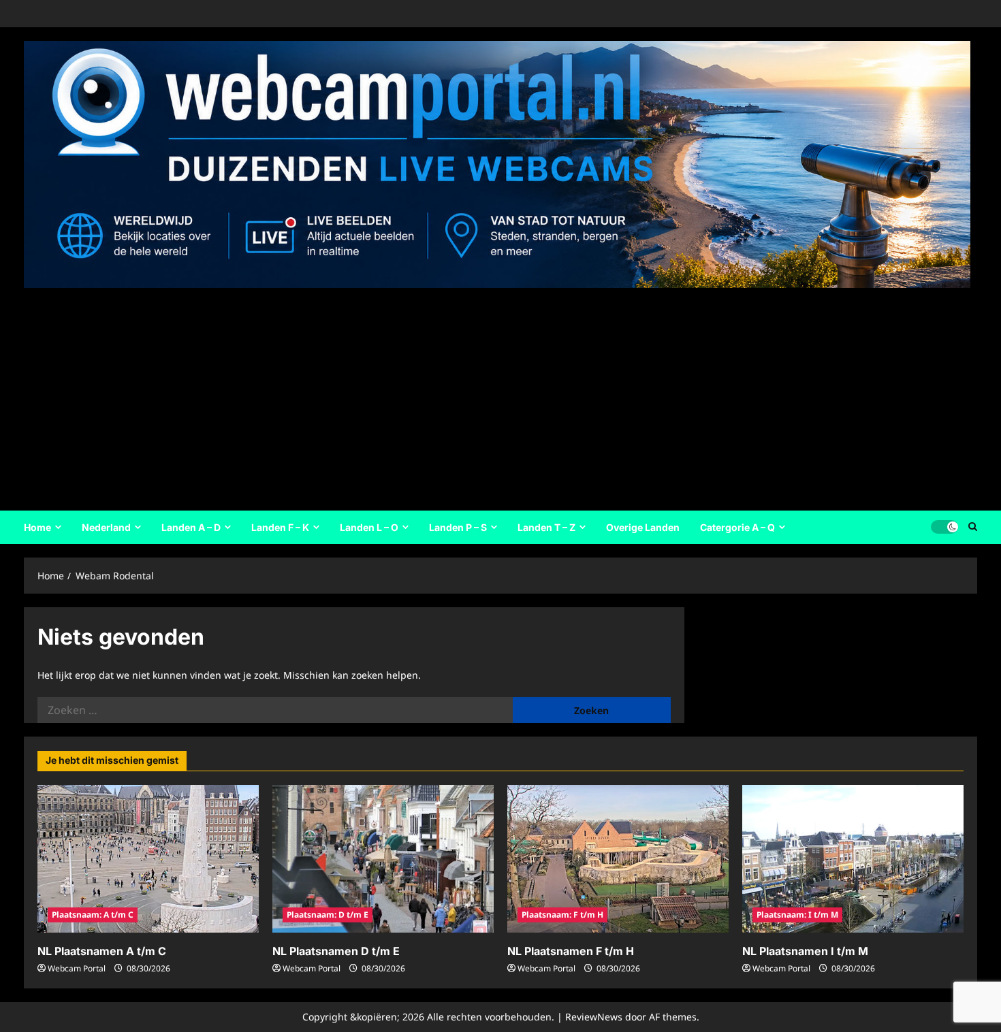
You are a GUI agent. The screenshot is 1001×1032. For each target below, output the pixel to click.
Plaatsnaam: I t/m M (797, 914)
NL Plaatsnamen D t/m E (336, 951)
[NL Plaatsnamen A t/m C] (148, 859)
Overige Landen (643, 527)
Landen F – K (280, 527)
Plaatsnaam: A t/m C (92, 914)
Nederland (106, 527)
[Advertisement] (497, 395)
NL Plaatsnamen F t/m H (570, 951)
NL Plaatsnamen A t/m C (101, 951)
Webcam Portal (77, 968)
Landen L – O (369, 527)
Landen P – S (458, 527)
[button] (972, 527)
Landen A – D (191, 527)
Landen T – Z (546, 527)
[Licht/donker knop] (944, 527)
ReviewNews (593, 1016)
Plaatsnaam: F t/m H (562, 914)
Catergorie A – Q (737, 527)
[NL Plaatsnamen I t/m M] (853, 859)
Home (37, 527)
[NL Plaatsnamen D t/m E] (383, 859)
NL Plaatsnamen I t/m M (805, 951)
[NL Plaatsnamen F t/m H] (618, 859)
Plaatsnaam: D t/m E (327, 914)
